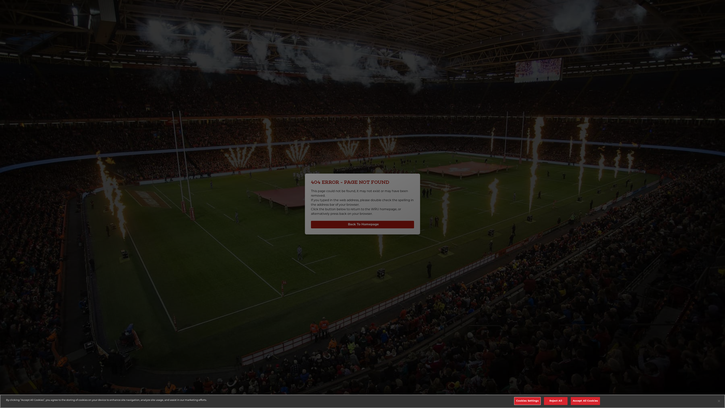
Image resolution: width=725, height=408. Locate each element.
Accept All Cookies (585, 401)
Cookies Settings (527, 401)
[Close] (719, 401)
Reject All (555, 401)
